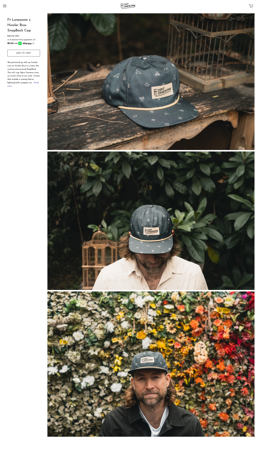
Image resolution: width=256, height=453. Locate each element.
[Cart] (251, 6)
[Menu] (5, 6)
